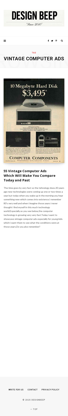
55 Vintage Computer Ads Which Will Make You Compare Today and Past (29, 175)
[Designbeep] (34, 18)
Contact (33, 390)
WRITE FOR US (16, 390)
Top (35, 409)
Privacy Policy (50, 390)
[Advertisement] (28, 305)
